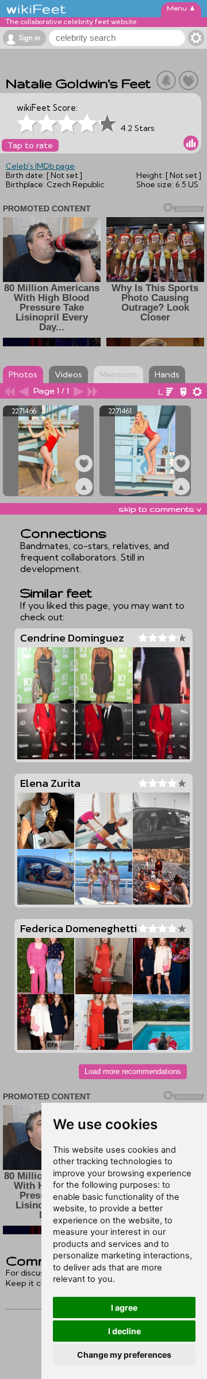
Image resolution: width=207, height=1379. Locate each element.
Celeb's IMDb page (40, 166)
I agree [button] (124, 1307)
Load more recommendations (133, 1071)
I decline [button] (124, 1331)
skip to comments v (159, 508)
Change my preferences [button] (124, 1354)
